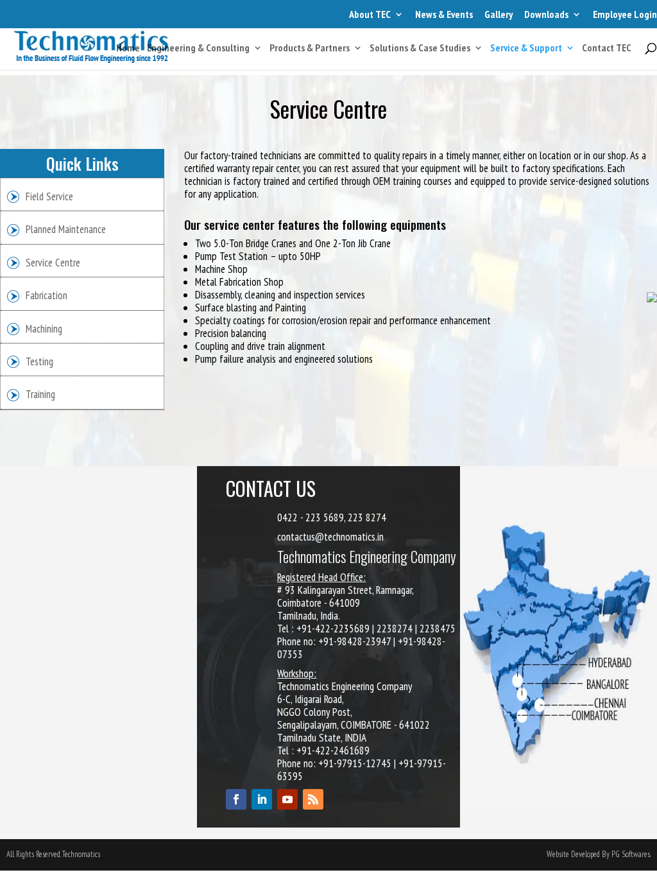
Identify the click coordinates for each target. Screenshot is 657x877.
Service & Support (526, 48)
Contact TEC (606, 48)
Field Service (49, 196)
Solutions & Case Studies (420, 48)
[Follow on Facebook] (236, 799)
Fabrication (46, 295)
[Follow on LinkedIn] (262, 799)
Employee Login (625, 14)
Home (128, 48)
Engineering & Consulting (198, 48)
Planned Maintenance (66, 229)
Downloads (546, 14)
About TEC (370, 14)
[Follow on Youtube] (287, 799)
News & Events (444, 14)
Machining (44, 329)
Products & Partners (309, 48)
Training (40, 394)
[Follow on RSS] (313, 799)
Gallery (498, 14)
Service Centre (53, 263)
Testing (39, 361)
